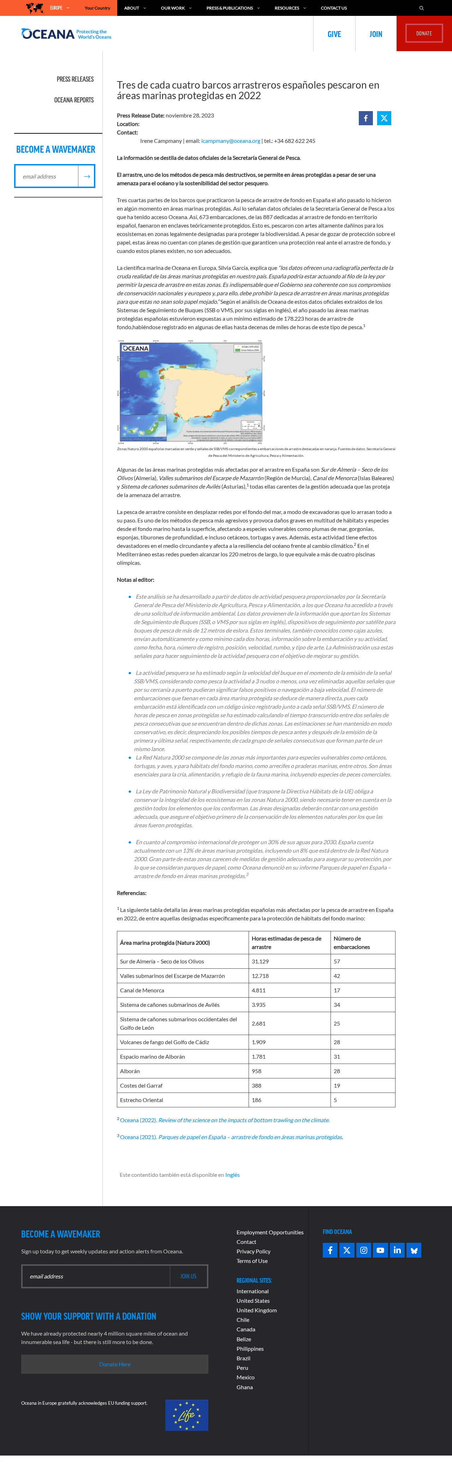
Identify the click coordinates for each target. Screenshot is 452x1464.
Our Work (173, 8)
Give (334, 33)
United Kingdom (257, 1310)
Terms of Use (252, 1260)
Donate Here (115, 1364)
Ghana (245, 1387)
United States (253, 1300)
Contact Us (334, 8)
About (131, 8)
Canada (246, 1329)
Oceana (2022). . (224, 1120)
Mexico (246, 1377)
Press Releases (75, 79)
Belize (244, 1339)
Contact (246, 1241)
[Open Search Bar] (421, 8)
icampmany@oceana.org (230, 140)
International (253, 1291)
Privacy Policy (253, 1251)
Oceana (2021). (231, 1136)
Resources (287, 8)
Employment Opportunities (270, 1232)
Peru (242, 1367)
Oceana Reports (74, 99)
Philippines (250, 1348)
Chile (243, 1319)
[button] (366, 118)
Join (376, 33)
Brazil (243, 1358)
